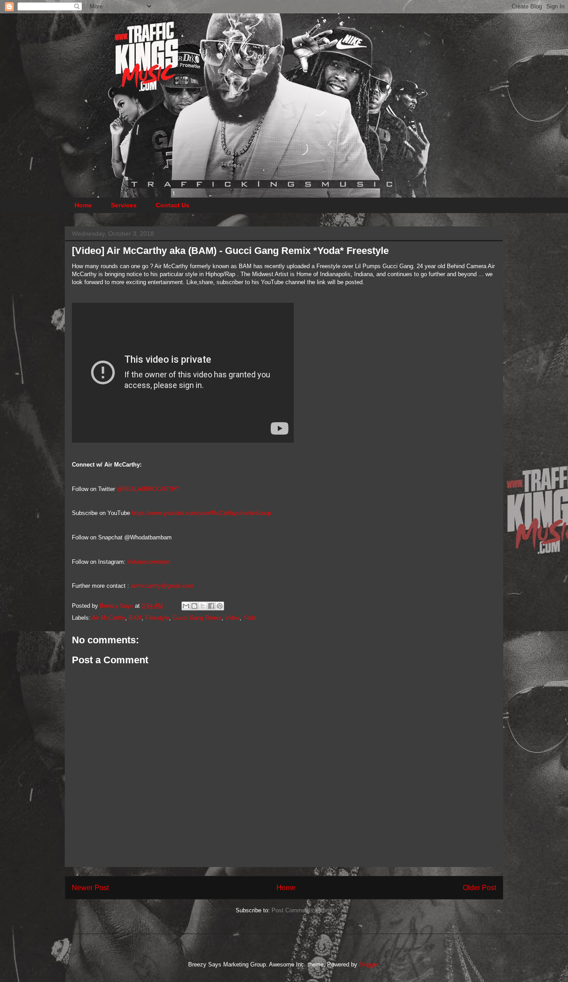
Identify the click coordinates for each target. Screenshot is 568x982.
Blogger (368, 964)
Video (232, 617)
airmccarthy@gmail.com (162, 585)
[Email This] (185, 606)
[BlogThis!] (194, 606)
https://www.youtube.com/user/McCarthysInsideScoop (201, 513)
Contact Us (172, 205)
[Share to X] (202, 606)
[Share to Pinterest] (219, 606)
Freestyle (157, 617)
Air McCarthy (108, 617)
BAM (135, 617)
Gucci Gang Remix (197, 617)
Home (83, 205)
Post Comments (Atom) (302, 910)
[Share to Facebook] (211, 606)
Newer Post (90, 887)
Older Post (479, 887)
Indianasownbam (148, 561)
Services (124, 205)
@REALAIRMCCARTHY (148, 489)
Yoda (249, 617)
